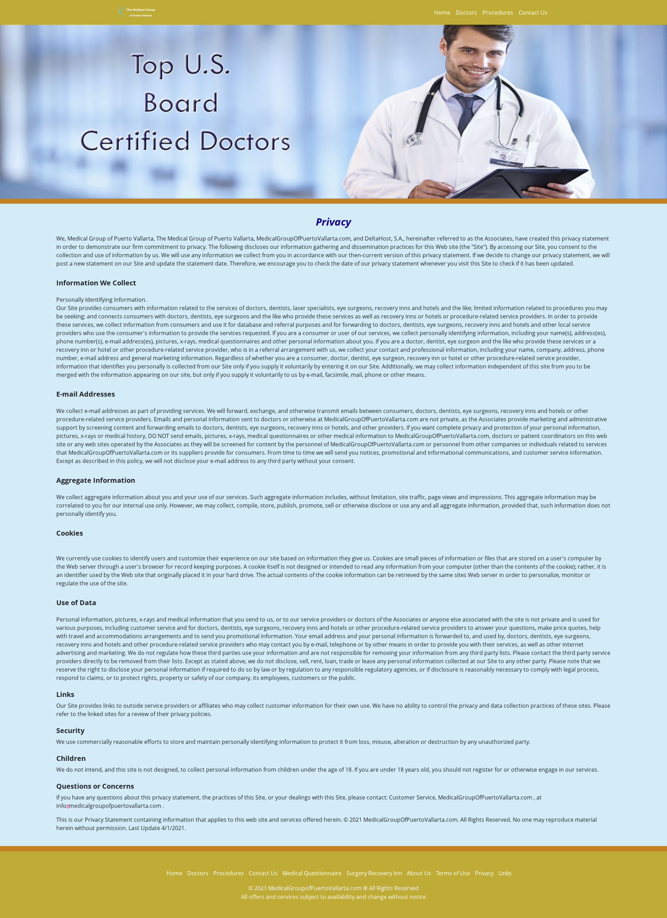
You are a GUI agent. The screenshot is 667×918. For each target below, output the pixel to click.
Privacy (484, 873)
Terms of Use (453, 873)
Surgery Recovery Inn (374, 873)
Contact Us (533, 12)
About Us (419, 873)
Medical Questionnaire (311, 873)
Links (505, 873)
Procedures (498, 12)
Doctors (466, 12)
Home (442, 12)
